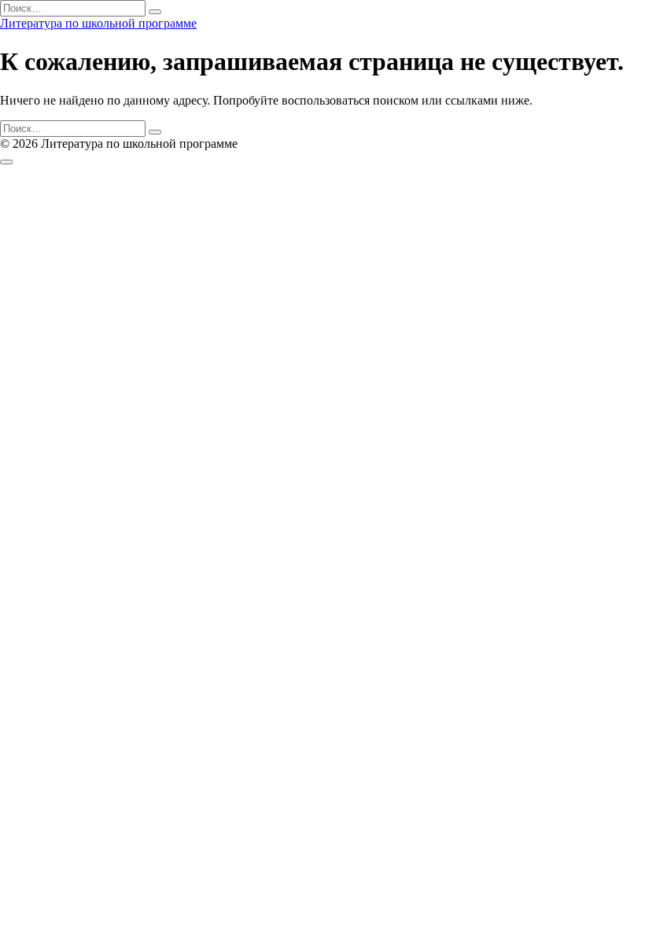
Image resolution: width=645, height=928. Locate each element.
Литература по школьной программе (98, 23)
